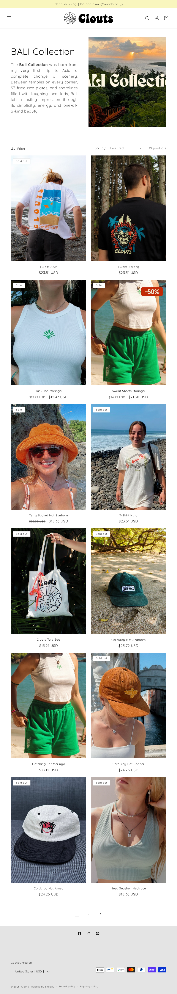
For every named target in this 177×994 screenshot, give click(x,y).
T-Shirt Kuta (128, 515)
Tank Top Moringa (48, 391)
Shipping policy (89, 986)
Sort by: (100, 148)
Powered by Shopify (42, 986)
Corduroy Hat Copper (128, 764)
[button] (9, 18)
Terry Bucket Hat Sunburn (48, 515)
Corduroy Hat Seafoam (128, 639)
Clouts (25, 986)
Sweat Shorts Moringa (128, 391)
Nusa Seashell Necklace (128, 888)
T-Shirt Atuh (49, 266)
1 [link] (77, 914)
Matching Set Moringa (48, 764)
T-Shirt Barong (128, 266)
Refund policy (67, 986)
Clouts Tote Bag (48, 639)
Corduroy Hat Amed (48, 888)
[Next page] (100, 914)
